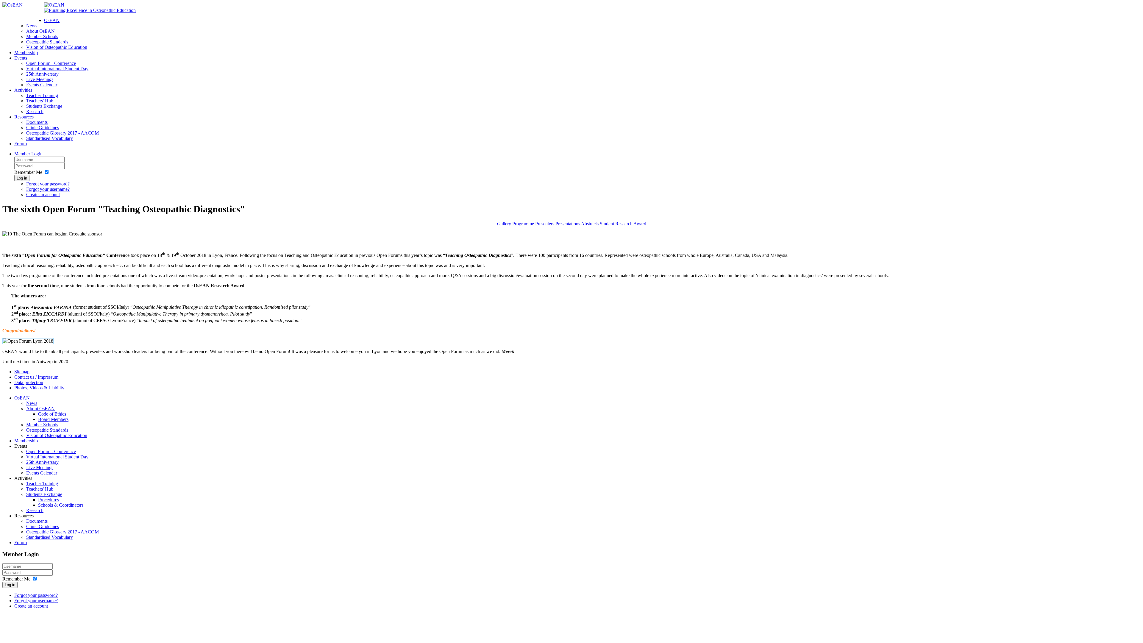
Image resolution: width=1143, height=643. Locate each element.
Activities (23, 90)
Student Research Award (623, 223)
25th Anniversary (42, 74)
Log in (22, 178)
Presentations (567, 223)
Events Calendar (41, 84)
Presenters (544, 223)
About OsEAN (40, 31)
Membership (26, 52)
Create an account (43, 194)
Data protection (28, 382)
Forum (20, 143)
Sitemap (21, 371)
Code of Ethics (52, 413)
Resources (24, 116)
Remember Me (28, 172)
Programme (523, 223)
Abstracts (590, 223)
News (31, 25)
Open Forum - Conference (51, 63)
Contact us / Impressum (36, 377)
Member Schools (42, 36)
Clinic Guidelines (42, 127)
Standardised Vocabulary (49, 138)
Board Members (53, 419)
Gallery (504, 223)
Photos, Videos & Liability (39, 387)
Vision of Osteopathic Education (56, 47)
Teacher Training (42, 95)
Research (34, 111)
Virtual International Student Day (57, 68)
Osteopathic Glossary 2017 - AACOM (62, 132)
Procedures (48, 499)
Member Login (28, 153)
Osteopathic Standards (47, 41)
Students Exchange (44, 106)
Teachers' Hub (39, 100)
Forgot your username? (48, 189)
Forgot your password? (48, 183)
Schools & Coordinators (60, 505)
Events (20, 57)
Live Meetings (39, 79)
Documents (37, 122)
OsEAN (52, 20)
